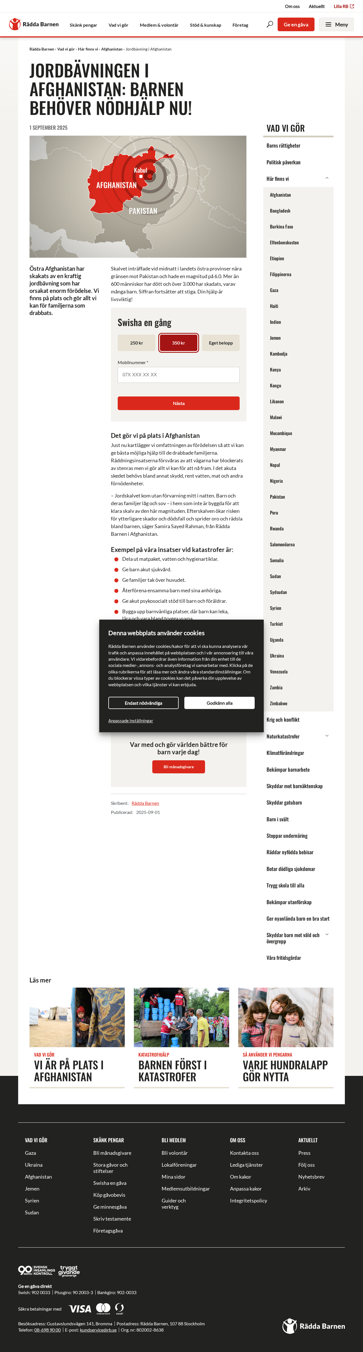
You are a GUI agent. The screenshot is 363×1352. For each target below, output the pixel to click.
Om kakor (240, 1176)
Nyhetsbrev (311, 1176)
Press (304, 1153)
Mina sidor (173, 1176)
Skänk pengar (108, 1140)
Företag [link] (240, 25)
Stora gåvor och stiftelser (110, 1168)
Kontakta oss (244, 1153)
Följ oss (306, 1165)
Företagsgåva (108, 1230)
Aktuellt (317, 6)
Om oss (292, 6)
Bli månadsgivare (179, 766)
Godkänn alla (220, 703)
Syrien (32, 1200)
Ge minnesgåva (110, 1207)
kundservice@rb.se (98, 1329)
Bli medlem (174, 1140)
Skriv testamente (112, 1218)
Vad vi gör (36, 1140)
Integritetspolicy (248, 1200)
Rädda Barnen (145, 803)
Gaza (30, 1153)
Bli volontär (175, 1153)
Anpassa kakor (246, 1188)
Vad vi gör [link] (118, 25)
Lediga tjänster (246, 1165)
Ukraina (34, 1165)
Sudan (32, 1212)
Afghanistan (38, 1176)
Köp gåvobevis (109, 1195)
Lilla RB (341, 6)
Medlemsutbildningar (181, 1188)
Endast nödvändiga (143, 703)
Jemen (32, 1188)
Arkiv (304, 1188)
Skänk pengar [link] (83, 25)
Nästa (179, 403)
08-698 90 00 (47, 1329)
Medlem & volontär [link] (159, 25)
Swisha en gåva (109, 1183)
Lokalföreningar (179, 1165)
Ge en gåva (296, 24)
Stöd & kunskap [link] (205, 25)
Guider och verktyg (174, 1203)
